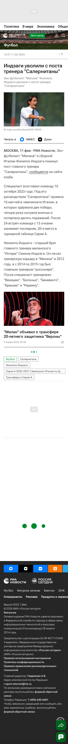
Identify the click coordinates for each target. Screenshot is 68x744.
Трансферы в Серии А (19, 377)
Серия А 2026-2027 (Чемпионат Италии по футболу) (35, 371)
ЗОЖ (61, 590)
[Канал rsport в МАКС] (11, 568)
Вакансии (10, 612)
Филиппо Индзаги (17, 365)
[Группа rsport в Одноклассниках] (55, 568)
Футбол (10, 359)
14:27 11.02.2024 (14, 54)
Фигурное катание (28, 590)
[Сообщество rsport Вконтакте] (40, 568)
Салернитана (28, 359)
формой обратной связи (19, 711)
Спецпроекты (13, 596)
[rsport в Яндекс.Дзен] (26, 568)
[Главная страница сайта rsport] (22, 35)
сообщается (38, 172)
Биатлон (49, 590)
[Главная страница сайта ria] (4, 35)
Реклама (31, 596)
